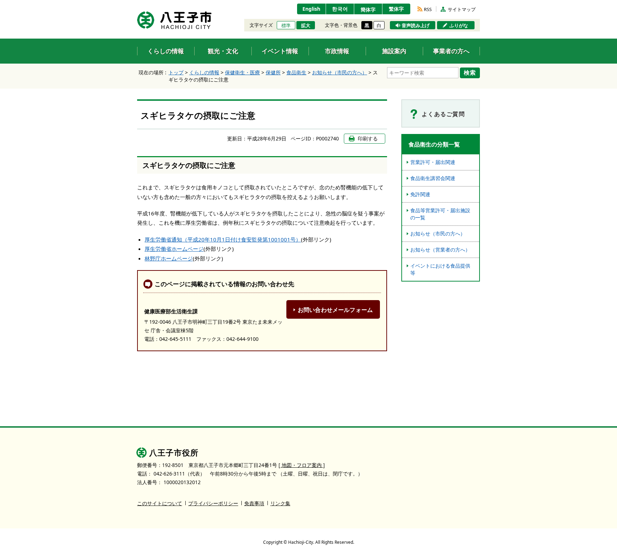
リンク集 (280, 503)
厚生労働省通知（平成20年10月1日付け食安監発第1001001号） (223, 239)
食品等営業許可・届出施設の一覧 (440, 214)
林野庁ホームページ (169, 258)
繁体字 (396, 8)
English (311, 8)
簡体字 (368, 9)
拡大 (305, 25)
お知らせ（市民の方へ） (339, 72)
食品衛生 (296, 72)
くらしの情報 (204, 72)
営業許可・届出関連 (432, 162)
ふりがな (459, 25)
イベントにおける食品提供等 (440, 269)
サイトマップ (462, 9)
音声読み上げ (416, 25)
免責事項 (254, 503)
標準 (286, 25)
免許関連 (420, 194)
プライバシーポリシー (213, 503)
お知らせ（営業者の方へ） (440, 249)
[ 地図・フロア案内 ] (302, 465)
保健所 (273, 72)
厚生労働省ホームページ (174, 248)
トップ (176, 72)
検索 (470, 72)
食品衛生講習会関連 (432, 178)
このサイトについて (159, 503)
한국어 (340, 8)
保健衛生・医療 (242, 72)
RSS (428, 9)
